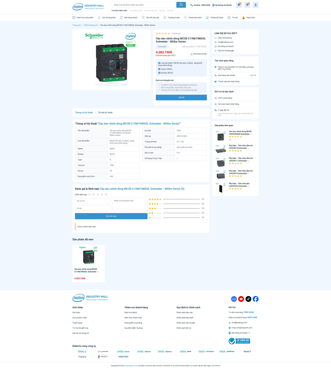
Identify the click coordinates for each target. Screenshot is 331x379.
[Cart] (247, 5)
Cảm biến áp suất (136, 11)
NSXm (169, 69)
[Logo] (88, 7)
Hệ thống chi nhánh (226, 46)
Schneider (162, 46)
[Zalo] (234, 299)
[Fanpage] (256, 299)
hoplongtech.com (131, 366)
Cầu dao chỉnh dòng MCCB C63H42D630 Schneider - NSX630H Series (240, 134)
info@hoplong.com (225, 42)
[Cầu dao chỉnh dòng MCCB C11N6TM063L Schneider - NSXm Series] (88, 256)
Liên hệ (181, 97)
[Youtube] (241, 299)
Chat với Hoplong (225, 38)
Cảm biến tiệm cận (150, 11)
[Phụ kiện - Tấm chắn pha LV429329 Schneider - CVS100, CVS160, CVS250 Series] (220, 188)
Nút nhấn (170, 11)
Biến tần (162, 11)
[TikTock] (248, 299)
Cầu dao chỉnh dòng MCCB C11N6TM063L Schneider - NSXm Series (86, 271)
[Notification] (239, 5)
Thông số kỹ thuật (84, 112)
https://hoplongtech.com (241, 328)
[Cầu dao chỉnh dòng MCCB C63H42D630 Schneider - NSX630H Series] (220, 136)
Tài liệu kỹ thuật (105, 112)
